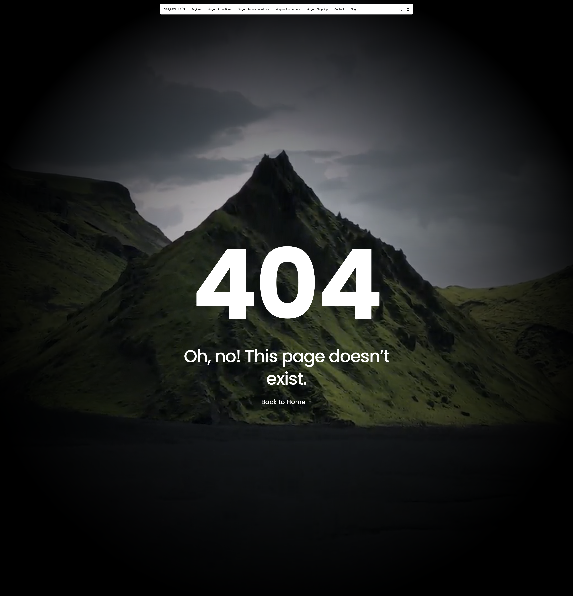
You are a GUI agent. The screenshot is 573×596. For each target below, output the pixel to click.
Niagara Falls (174, 9)
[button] (286, 402)
